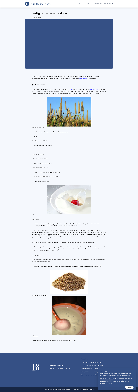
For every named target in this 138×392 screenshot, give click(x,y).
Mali (80, 78)
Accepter (129, 387)
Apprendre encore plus (106, 383)
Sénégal (84, 78)
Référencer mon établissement (103, 3)
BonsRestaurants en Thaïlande (91, 375)
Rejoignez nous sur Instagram (90, 372)
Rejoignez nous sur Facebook (90, 368)
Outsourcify (92, 389)
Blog (87, 3)
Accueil (80, 3)
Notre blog (84, 359)
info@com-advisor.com (57, 365)
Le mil (70, 89)
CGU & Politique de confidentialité (92, 365)
